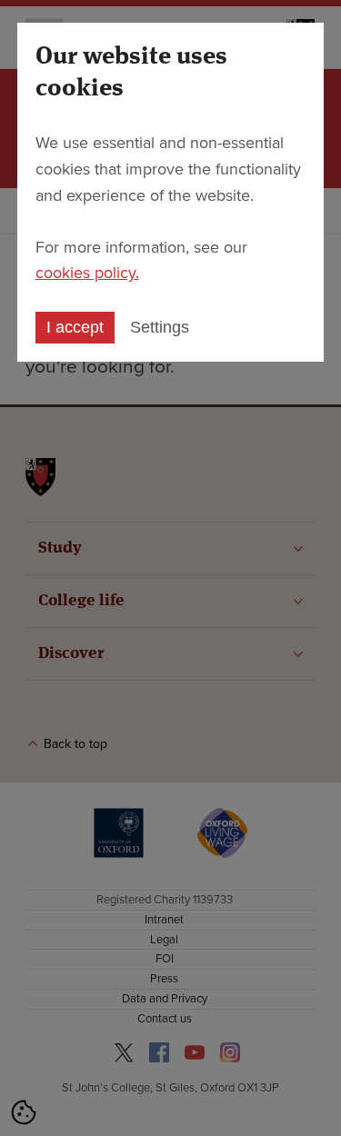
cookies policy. (87, 273)
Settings (159, 327)
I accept (75, 327)
